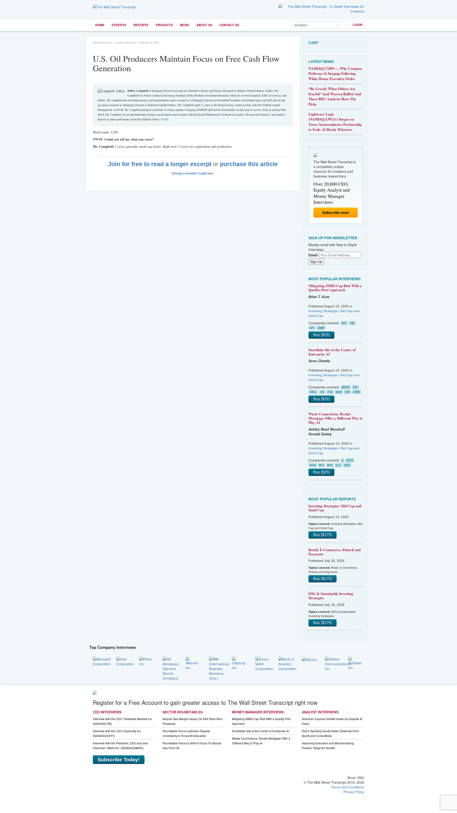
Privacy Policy (353, 791)
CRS (330, 392)
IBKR (339, 392)
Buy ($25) (321, 335)
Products (164, 25)
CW (322, 392)
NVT (344, 323)
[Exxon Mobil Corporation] (264, 663)
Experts (119, 25)
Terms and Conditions (347, 787)
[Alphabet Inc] (356, 662)
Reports (141, 25)
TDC (355, 387)
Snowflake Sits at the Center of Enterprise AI (332, 352)
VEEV (347, 465)
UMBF (321, 328)
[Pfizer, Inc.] (147, 660)
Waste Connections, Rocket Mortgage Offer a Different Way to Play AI (335, 418)
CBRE (356, 392)
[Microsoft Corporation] (102, 660)
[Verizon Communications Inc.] (337, 663)
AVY (311, 328)
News (184, 25)
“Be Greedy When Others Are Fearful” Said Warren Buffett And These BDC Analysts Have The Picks (334, 96)
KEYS (349, 460)
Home (99, 25)
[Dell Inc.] (310, 659)
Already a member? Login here (193, 173)
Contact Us (229, 25)
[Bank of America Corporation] (287, 663)
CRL (352, 323)
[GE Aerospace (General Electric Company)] (171, 668)
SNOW (346, 387)
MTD (330, 465)
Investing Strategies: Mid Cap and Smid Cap (334, 508)
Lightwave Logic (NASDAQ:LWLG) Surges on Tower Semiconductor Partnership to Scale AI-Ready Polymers (335, 122)
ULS (338, 465)
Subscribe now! (335, 212)
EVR (347, 392)
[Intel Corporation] (125, 660)
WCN (312, 465)
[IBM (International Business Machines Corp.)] (219, 668)
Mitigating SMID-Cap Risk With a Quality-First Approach (335, 288)
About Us (204, 25)
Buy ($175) (322, 535)
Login (357, 24)
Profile (164, 119)
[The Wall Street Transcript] (114, 6)
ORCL (313, 392)
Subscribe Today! (119, 759)
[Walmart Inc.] (194, 662)
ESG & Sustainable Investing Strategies (330, 595)
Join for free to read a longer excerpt (159, 164)
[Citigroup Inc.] (240, 662)
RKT (321, 465)
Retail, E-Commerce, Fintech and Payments (334, 552)
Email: (313, 255)
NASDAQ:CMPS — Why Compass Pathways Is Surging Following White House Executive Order (335, 73)
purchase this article (249, 164)
